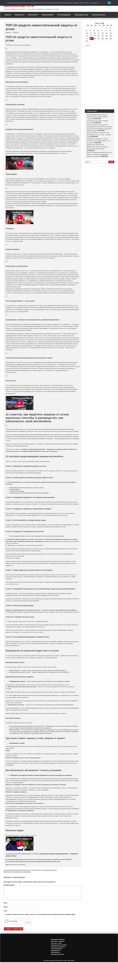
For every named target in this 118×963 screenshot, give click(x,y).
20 (98, 36)
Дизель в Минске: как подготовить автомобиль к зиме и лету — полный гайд (99, 134)
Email (6, 907)
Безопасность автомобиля (18, 864)
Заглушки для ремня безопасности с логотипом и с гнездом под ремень (30, 870)
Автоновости (33, 15)
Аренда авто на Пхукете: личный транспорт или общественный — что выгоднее (99, 140)
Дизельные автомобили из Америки (17, 872)
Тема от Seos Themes (69, 960)
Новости (8, 15)
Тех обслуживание (64, 15)
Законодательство (81, 15)
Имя (6, 903)
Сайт (5, 911)
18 (91, 36)
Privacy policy (102, 3)
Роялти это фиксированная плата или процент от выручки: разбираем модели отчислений (99, 154)
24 (87, 38)
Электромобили (47, 15)
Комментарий (9, 885)
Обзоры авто (19, 15)
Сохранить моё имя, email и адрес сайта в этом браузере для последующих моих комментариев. (40, 914)
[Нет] (116, 3)
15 (106, 33)
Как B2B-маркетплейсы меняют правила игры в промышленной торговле (97, 116)
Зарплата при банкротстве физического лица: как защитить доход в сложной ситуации (97, 146)
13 (98, 33)
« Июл (88, 45)
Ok (109, 3)
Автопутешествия (98, 15)
